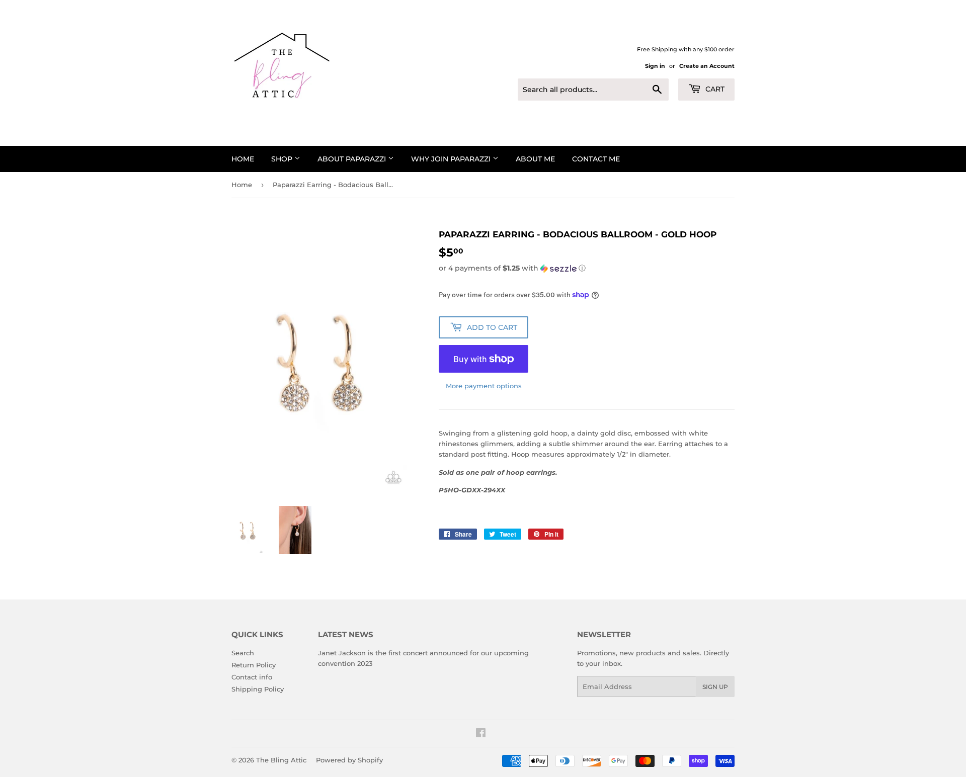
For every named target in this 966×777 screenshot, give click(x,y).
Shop (282, 158)
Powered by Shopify (349, 760)
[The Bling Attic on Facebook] (480, 734)
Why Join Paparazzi (452, 158)
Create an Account (707, 65)
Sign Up (715, 686)
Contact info (251, 677)
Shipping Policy (257, 689)
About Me (535, 158)
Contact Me (596, 158)
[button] (587, 268)
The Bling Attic (281, 760)
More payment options (484, 386)
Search (242, 653)
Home (242, 158)
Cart (714, 89)
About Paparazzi (352, 158)
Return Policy (253, 665)
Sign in (655, 65)
